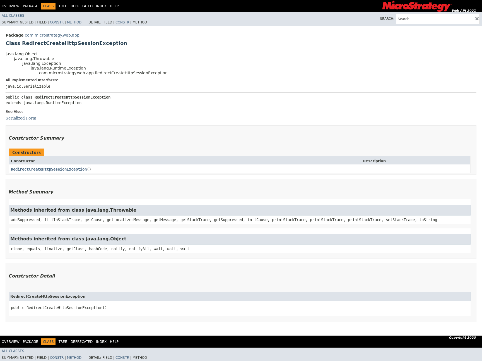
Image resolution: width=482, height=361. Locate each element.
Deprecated (82, 6)
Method (74, 22)
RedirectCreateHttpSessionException (49, 169)
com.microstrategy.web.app (52, 35)
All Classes (13, 16)
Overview (11, 6)
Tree (63, 6)
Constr (57, 22)
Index (101, 6)
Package (30, 6)
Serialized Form (21, 118)
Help (114, 6)
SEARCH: (387, 19)
